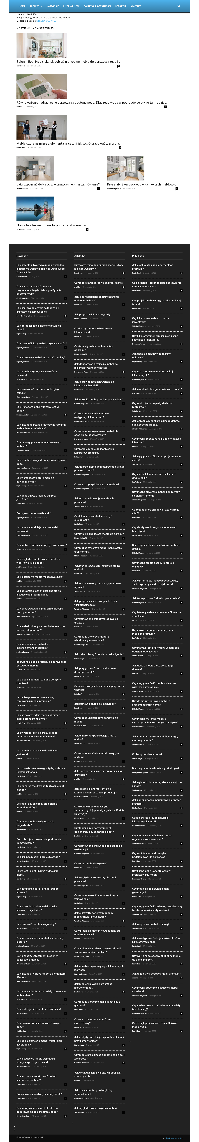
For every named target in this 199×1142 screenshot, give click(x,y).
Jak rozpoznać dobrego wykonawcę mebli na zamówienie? (58, 184)
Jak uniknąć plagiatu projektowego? (38, 856)
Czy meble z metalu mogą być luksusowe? (41, 545)
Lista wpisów (71, 6)
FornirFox (20, 229)
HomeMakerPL (80, 354)
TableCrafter (137, 655)
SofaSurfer (20, 379)
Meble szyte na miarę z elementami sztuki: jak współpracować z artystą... (68, 143)
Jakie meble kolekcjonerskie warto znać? (157, 389)
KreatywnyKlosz (23, 397)
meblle (19, 107)
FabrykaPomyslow (24, 316)
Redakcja (120, 6)
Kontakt (136, 6)
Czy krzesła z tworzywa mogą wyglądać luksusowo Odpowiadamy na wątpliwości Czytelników (40, 268)
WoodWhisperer (81, 403)
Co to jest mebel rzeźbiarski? (34, 513)
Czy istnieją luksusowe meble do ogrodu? (99, 533)
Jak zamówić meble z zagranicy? (36, 924)
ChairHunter (21, 276)
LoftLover (78, 457)
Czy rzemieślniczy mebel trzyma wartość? (41, 343)
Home (22, 6)
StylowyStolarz (22, 347)
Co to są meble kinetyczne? (91, 863)
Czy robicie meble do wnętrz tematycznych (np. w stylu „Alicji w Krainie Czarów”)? (99, 810)
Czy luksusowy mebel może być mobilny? (40, 357)
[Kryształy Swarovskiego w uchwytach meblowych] (142, 168)
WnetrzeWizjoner (23, 634)
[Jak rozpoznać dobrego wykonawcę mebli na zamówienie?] (58, 168)
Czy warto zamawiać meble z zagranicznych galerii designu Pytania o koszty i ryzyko (39, 290)
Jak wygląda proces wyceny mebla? (95, 1108)
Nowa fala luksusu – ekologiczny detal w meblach (52, 225)
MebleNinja (21, 829)
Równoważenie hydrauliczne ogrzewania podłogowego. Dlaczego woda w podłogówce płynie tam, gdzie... (91, 102)
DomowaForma (23, 468)
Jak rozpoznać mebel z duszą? (150, 924)
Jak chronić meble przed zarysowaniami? (99, 399)
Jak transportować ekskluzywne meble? (156, 598)
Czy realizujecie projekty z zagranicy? (38, 1009)
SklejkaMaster (22, 298)
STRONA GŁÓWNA (46, 20)
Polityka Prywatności (97, 6)
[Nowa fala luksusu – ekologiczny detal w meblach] (52, 209)
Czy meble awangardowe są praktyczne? (98, 282)
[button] (179, 6)
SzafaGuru (20, 147)
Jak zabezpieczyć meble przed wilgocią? (99, 654)
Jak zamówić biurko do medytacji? (95, 703)
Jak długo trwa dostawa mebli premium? (156, 973)
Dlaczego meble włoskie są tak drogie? (155, 768)
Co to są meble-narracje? (147, 754)
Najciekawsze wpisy (174, 1138)
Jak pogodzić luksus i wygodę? (93, 314)
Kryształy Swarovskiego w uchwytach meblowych (142, 184)
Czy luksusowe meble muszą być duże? (40, 576)
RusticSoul (20, 66)
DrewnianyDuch (114, 188)
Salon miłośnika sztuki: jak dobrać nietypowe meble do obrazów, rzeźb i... (68, 61)
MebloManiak (22, 188)
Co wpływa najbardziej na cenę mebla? (39, 1094)
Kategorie (53, 6)
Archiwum (36, 6)
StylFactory (21, 333)
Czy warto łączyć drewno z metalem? (96, 484)
